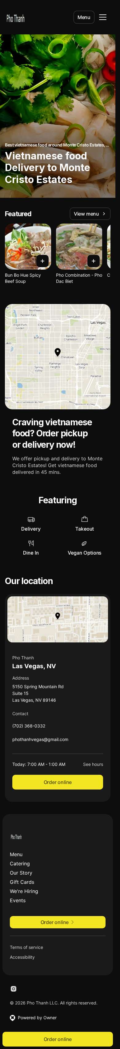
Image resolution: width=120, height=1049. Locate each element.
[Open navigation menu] (103, 17)
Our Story (21, 873)
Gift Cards (22, 882)
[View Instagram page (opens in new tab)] (13, 988)
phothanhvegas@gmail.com (40, 741)
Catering (20, 863)
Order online (58, 782)
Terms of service (26, 947)
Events (18, 900)
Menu (84, 17)
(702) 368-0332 (28, 727)
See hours (93, 764)
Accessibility (22, 957)
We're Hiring (24, 891)
